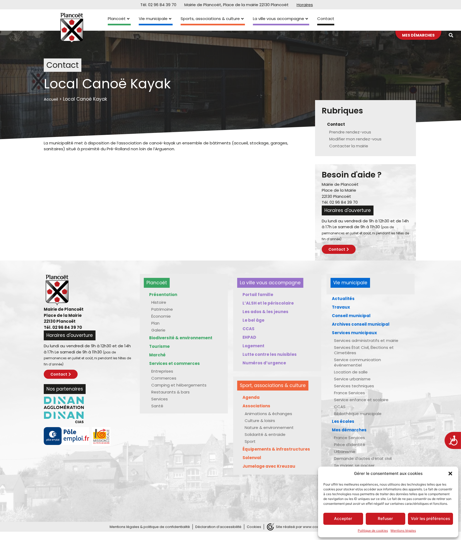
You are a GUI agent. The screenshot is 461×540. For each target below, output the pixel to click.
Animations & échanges (268, 413)
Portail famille (258, 294)
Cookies (254, 526)
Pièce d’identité (349, 444)
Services (159, 399)
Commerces (163, 378)
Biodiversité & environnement (180, 338)
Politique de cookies (373, 531)
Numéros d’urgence (264, 363)
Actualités (343, 298)
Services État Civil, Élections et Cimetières (364, 350)
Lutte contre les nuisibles (270, 354)
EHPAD (249, 337)
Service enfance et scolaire (361, 400)
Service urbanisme (352, 379)
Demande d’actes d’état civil (363, 458)
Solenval (252, 457)
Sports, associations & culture (210, 18)
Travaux (341, 307)
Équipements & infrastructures (276, 449)
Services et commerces (174, 363)
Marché (157, 355)
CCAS (249, 329)
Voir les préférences (430, 518)
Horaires (305, 4)
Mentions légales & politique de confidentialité (150, 526)
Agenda (251, 397)
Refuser (385, 518)
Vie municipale (153, 18)
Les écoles (343, 421)
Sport (250, 441)
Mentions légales (403, 531)
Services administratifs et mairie (366, 340)
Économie (161, 316)
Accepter (343, 518)
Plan (155, 323)
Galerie (158, 330)
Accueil (51, 99)
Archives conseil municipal (361, 324)
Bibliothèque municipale (357, 413)
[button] (450, 473)
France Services (349, 393)
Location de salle (351, 372)
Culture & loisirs (260, 420)
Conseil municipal (351, 315)
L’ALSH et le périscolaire (268, 303)
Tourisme (159, 346)
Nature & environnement (269, 427)
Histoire (158, 302)
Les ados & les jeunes (265, 311)
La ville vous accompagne (278, 18)
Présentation (163, 294)
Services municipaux (354, 333)
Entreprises (162, 371)
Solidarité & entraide (265, 434)
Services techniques (354, 386)
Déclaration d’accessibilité (218, 526)
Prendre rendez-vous (350, 132)
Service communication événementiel (357, 362)
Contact (325, 18)
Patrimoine (162, 309)
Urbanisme (344, 451)
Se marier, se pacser (354, 465)
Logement (253, 346)
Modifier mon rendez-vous (355, 139)
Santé (157, 406)
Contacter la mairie (348, 146)
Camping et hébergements (178, 385)
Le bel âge (253, 320)
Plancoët (117, 18)
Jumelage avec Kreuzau (269, 466)
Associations (256, 406)
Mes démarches (349, 430)
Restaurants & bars (170, 392)
